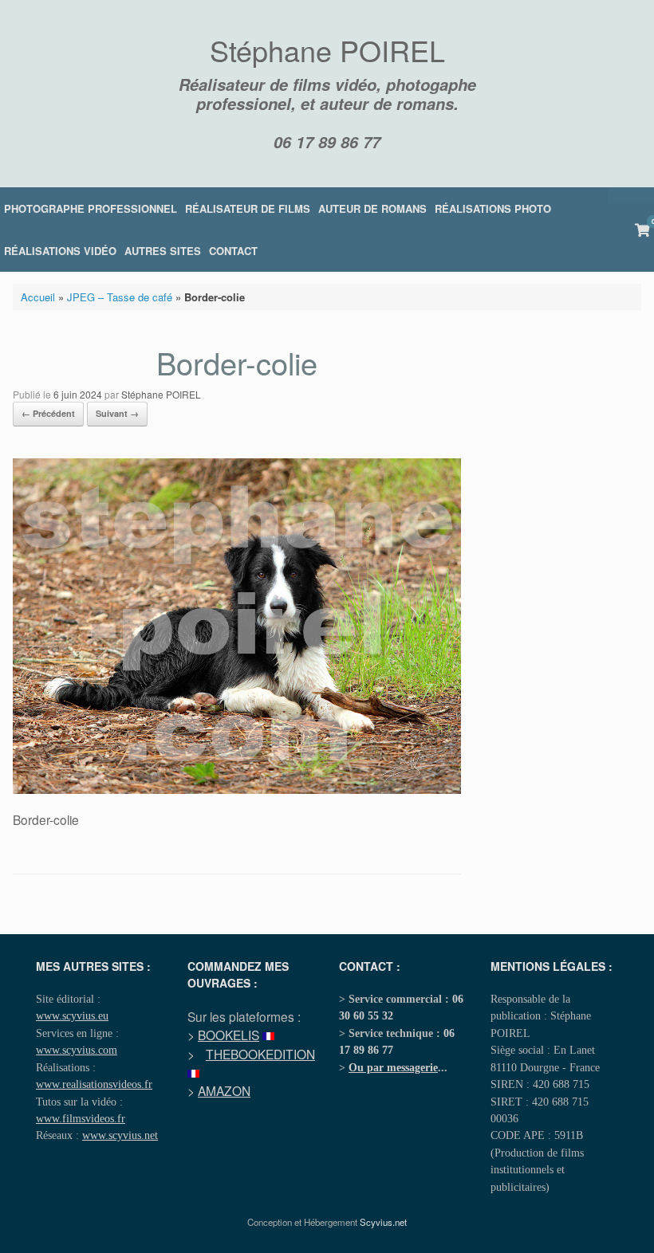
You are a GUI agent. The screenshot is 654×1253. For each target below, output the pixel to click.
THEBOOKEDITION (260, 1053)
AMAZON (224, 1090)
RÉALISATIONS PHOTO (493, 208)
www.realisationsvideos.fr (94, 1084)
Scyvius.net (383, 1222)
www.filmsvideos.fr (80, 1118)
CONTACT (233, 250)
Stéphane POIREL (161, 394)
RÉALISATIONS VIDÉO (60, 250)
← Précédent (48, 413)
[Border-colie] (236, 789)
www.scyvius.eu (72, 1015)
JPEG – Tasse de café (119, 296)
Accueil (38, 296)
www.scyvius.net (120, 1135)
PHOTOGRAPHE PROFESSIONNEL (90, 208)
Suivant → (117, 413)
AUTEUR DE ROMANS (372, 208)
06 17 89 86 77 (327, 142)
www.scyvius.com (76, 1049)
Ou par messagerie (393, 1067)
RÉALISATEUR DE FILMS (247, 208)
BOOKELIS (228, 1034)
